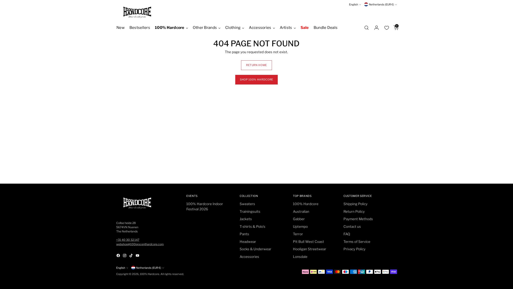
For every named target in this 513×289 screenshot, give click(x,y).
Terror (298, 234)
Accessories (249, 257)
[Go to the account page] (375, 28)
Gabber (299, 219)
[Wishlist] (386, 27)
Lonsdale (300, 257)
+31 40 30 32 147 (127, 239)
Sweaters (247, 204)
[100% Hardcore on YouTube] (137, 256)
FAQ (346, 234)
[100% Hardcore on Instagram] (125, 256)
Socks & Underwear (255, 249)
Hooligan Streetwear (309, 249)
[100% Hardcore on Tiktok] (131, 256)
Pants (244, 234)
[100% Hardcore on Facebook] (118, 256)
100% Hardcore (305, 204)
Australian (301, 212)
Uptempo (300, 227)
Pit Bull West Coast (308, 242)
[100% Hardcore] (137, 12)
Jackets (246, 219)
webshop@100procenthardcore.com (140, 244)
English (353, 4)
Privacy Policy (354, 249)
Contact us (352, 227)
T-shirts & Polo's (252, 227)
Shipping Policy (355, 204)
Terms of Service (356, 242)
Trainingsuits (250, 212)
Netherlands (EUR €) (381, 4)
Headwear (248, 242)
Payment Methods (358, 219)
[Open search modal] (367, 28)
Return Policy (354, 212)
